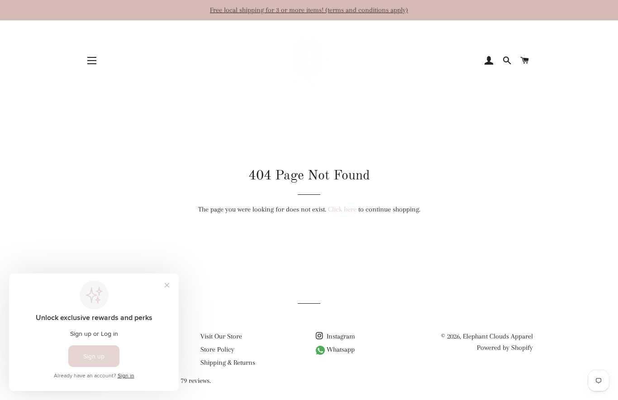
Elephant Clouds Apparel (498, 336)
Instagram (340, 336)
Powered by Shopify (505, 348)
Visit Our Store (221, 336)
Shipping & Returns (227, 362)
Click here (342, 209)
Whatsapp (340, 349)
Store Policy (217, 349)
